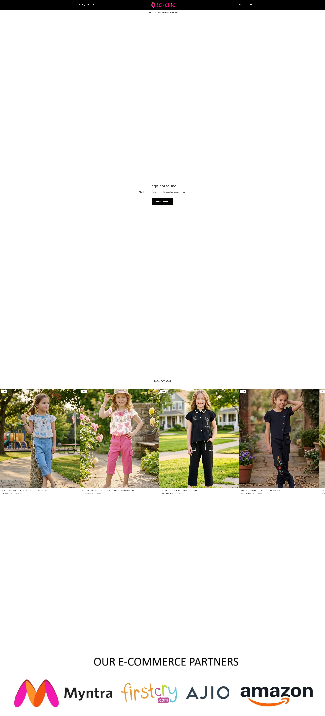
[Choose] (76, 484)
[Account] (245, 5)
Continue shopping (162, 201)
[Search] (240, 5)
